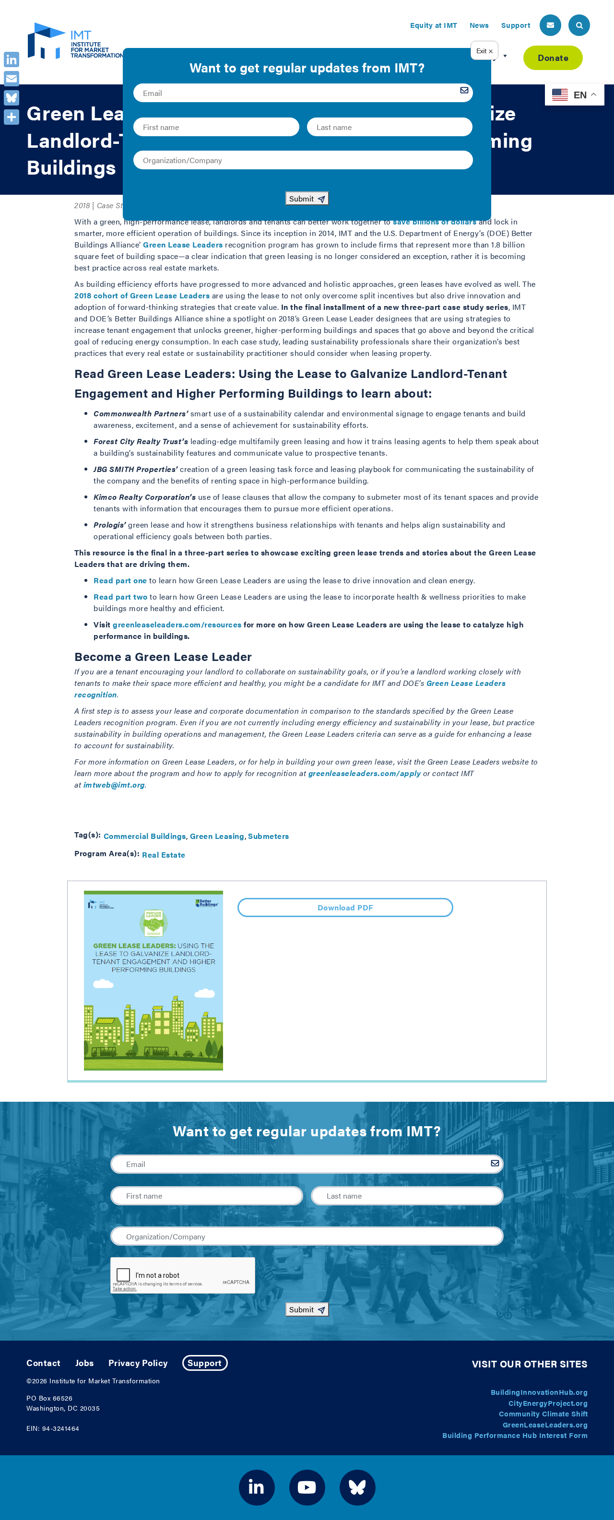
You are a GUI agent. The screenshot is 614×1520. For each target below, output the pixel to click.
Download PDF (345, 907)
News (479, 25)
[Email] (11, 78)
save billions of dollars (434, 221)
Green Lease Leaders (183, 244)
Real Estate (164, 854)
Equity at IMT (434, 25)
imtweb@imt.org (114, 784)
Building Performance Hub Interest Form (515, 1435)
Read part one (120, 580)
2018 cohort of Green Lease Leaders (142, 295)
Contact (43, 1362)
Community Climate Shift (543, 1413)
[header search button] (579, 25)
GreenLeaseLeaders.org (545, 1424)
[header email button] (550, 25)
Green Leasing (217, 835)
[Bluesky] (11, 97)
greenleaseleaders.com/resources (177, 624)
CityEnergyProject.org (548, 1403)
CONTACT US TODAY (307, 804)
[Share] (11, 117)
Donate (553, 57)
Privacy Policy (138, 1362)
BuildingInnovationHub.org (539, 1392)
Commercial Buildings (145, 835)
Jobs (84, 1362)
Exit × (484, 50)
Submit (301, 1309)
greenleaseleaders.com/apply (364, 772)
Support (516, 25)
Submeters (268, 835)
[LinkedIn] (11, 59)
